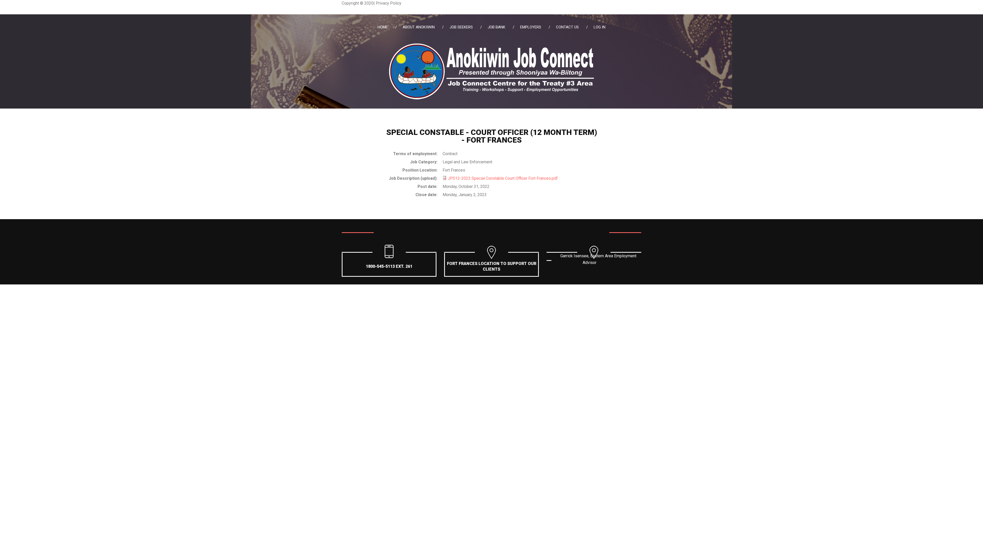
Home (383, 27)
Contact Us (567, 27)
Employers (530, 27)
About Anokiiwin (419, 27)
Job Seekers (461, 27)
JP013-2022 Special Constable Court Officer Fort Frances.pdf (503, 178)
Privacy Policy (388, 3)
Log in (599, 27)
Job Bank (496, 27)
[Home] (491, 46)
